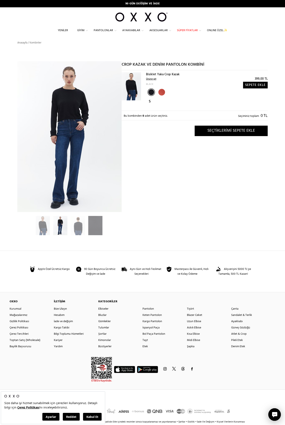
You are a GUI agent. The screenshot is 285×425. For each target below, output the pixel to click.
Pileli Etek (237, 340)
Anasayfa (22, 43)
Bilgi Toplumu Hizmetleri (69, 334)
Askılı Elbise (194, 327)
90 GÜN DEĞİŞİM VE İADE (142, 3)
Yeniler (63, 30)
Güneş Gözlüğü (240, 327)
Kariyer (58, 340)
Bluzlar (102, 315)
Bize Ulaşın (60, 308)
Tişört (190, 308)
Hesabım (59, 315)
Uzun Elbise (194, 321)
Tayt (145, 340)
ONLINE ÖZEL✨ (217, 30)
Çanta (234, 308)
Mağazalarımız (18, 315)
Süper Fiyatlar (187, 30)
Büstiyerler (105, 346)
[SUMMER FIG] (161, 91)
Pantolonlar (103, 30)
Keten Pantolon (152, 315)
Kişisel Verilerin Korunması (231, 422)
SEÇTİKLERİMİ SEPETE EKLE (231, 130)
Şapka (190, 346)
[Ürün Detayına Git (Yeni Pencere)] (131, 86)
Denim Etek (238, 346)
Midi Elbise (193, 340)
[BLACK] (151, 92)
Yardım (58, 346)
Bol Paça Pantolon (153, 334)
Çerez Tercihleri (19, 334)
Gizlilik (191, 422)
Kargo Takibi (61, 327)
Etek (145, 346)
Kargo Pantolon (152, 321)
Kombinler (35, 43)
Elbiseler (103, 308)
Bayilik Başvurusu (20, 346)
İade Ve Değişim (205, 422)
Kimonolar (104, 340)
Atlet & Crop (239, 334)
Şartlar (182, 422)
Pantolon (148, 308)
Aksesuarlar (158, 30)
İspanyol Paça (151, 327)
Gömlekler (104, 321)
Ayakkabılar (131, 30)
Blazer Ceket (194, 315)
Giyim (80, 30)
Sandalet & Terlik (241, 315)
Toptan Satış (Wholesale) (25, 340)
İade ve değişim (63, 321)
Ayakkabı (237, 321)
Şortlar (102, 334)
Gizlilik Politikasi (19, 321)
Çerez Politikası (19, 327)
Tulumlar (103, 327)
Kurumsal (15, 308)
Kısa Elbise (193, 334)
